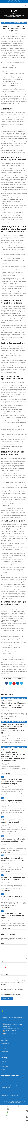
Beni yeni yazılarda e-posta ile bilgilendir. (10, 994)
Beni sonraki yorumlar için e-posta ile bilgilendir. (12, 989)
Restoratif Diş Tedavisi (6, 1054)
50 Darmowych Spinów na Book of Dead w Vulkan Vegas (13, 878)
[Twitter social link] (10, 683)
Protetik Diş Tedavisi (6, 1048)
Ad (2, 961)
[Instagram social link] (12, 1)
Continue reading (5, 718)
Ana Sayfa (3, 1061)
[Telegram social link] (21, 683)
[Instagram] (7, 1090)
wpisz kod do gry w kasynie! (12, 896)
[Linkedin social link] (17, 683)
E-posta (3, 967)
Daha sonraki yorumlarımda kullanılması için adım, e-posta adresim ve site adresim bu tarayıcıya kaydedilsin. (13, 982)
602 (3, 855)
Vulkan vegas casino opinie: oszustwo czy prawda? (12, 821)
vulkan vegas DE (19, 678)
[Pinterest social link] (14, 683)
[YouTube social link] (15, 1)
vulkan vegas (7, 678)
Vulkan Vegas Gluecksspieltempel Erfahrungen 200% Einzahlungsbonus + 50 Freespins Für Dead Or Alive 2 (13, 704)
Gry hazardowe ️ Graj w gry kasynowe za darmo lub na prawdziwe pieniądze (11, 781)
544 (3, 776)
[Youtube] (3, 1090)
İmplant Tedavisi (5, 1043)
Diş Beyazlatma (4, 1051)
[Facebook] (11, 1090)
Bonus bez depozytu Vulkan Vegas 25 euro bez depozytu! (12, 859)
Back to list (14, 688)
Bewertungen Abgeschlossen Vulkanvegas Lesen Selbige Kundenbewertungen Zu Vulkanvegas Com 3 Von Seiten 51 (13, 728)
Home (13, 13)
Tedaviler (3, 1069)
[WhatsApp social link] (18, 1)
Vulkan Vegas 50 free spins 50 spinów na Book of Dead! (13, 802)
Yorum (3, 943)
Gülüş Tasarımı (4, 1046)
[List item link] (14, 1029)
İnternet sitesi (4, 974)
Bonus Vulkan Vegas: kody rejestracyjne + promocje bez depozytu (12, 915)
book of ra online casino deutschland (17, 105)
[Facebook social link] (9, 1)
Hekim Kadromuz (5, 1066)
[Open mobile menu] (1, 5)
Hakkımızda (4, 1063)
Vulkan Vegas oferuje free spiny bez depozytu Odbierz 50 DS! (13, 840)
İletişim (3, 1071)
